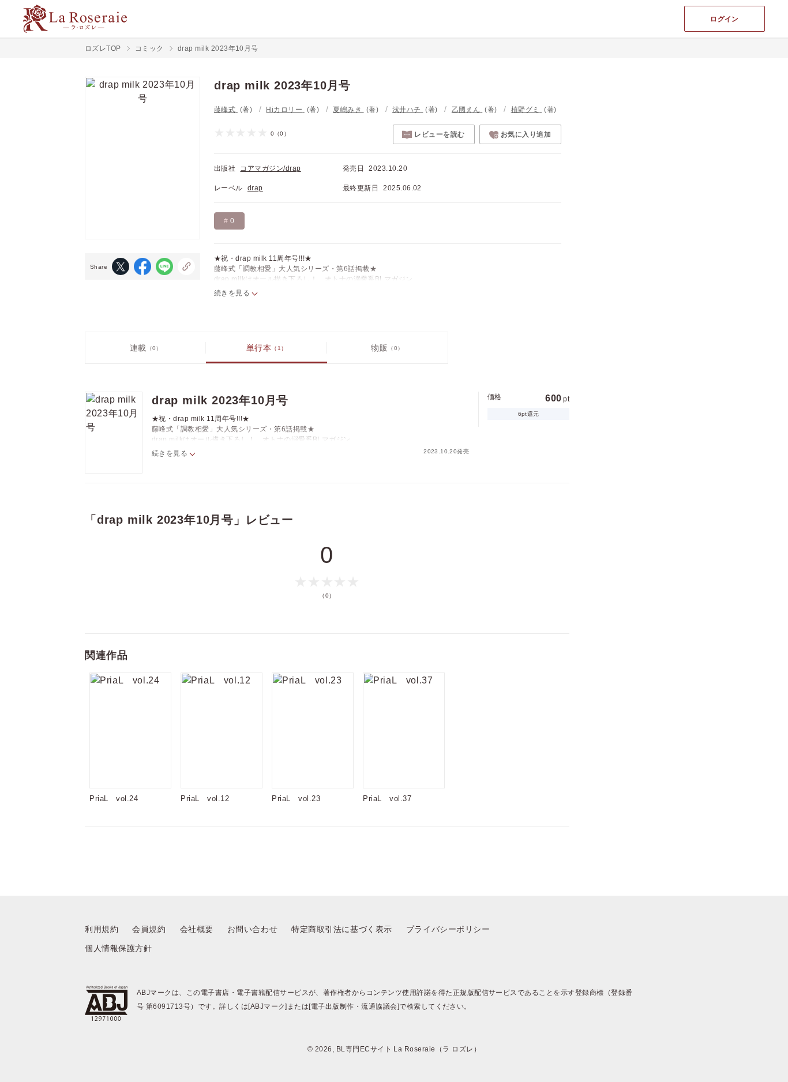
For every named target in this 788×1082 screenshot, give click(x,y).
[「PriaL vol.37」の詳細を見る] (404, 730)
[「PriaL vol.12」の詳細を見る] (221, 730)
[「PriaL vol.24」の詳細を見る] (130, 730)
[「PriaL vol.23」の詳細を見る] (313, 730)
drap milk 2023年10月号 (220, 400)
